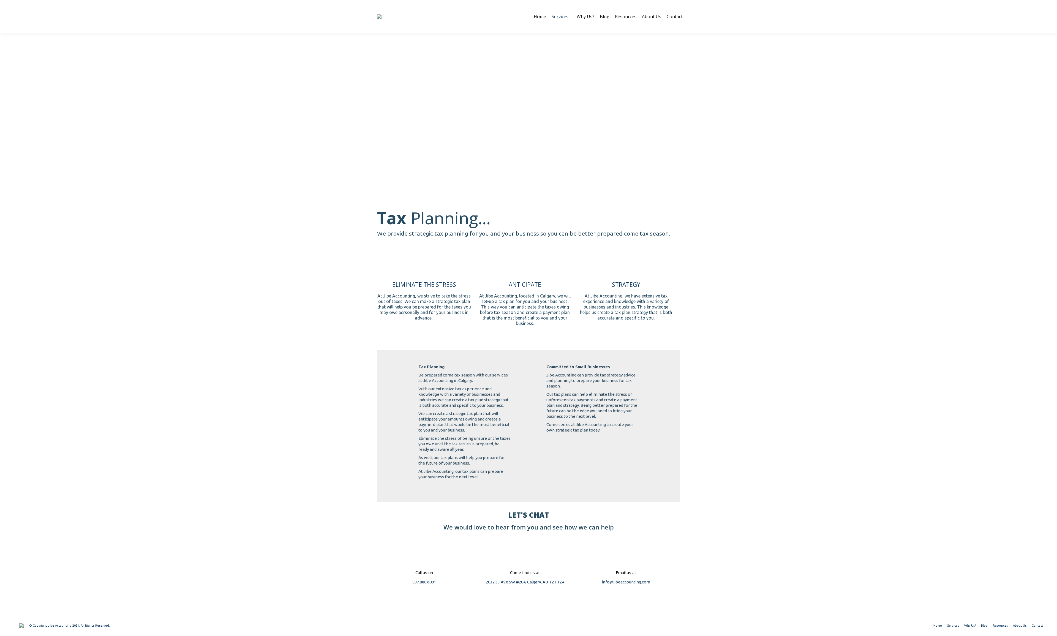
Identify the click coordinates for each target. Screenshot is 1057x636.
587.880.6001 (424, 582)
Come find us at (525, 572)
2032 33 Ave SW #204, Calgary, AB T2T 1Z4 (525, 582)
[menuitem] (540, 16)
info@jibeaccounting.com (626, 582)
